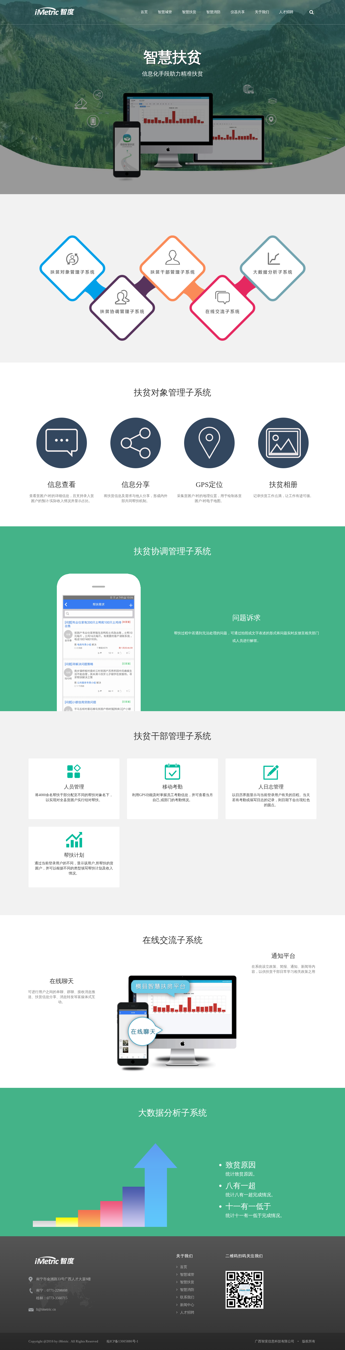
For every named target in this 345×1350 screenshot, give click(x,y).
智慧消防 (213, 12)
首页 (144, 12)
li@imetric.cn (46, 1309)
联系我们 (187, 1297)
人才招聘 (286, 12)
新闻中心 (187, 1305)
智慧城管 (165, 12)
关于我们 (262, 12)
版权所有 (308, 1341)
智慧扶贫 (189, 12)
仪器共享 (238, 12)
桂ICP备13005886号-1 (122, 1341)
